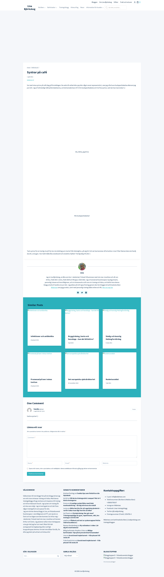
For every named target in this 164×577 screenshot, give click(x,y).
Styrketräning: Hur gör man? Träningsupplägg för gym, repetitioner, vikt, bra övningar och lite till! (81, 515)
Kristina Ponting (68, 493)
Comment (31, 437)
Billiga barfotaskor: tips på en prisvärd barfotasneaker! (81, 531)
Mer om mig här (107, 287)
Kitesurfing (74, 7)
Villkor (116, 2)
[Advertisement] (82, 233)
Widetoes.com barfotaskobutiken (115, 520)
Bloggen (94, 2)
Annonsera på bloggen (110, 561)
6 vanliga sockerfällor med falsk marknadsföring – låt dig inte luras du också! (79, 504)
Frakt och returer (126, 2)
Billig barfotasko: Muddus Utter (74, 530)
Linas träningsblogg (120, 508)
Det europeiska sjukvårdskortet (81, 379)
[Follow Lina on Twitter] (82, 292)
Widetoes (54, 287)
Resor (82, 7)
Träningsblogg (64, 7)
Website (105, 463)
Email (67, 463)
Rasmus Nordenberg (70, 525)
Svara (134, 409)
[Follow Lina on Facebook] (78, 292)
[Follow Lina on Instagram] (86, 292)
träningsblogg (28, 501)
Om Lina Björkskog (105, 2)
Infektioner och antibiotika (42, 336)
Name (30, 463)
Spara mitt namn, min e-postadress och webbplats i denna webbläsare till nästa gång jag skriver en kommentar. (63, 468)
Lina (82, 273)
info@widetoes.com (118, 497)
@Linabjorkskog (117, 511)
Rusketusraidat (112, 379)
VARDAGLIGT (30, 80)
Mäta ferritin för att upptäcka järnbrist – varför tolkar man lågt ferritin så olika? (81, 509)
